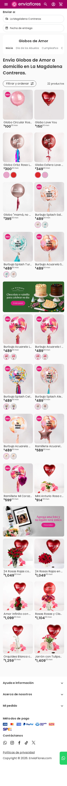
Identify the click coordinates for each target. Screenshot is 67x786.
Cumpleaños (50, 48)
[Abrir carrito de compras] (61, 4)
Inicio (9, 48)
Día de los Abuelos (27, 48)
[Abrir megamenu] (6, 4)
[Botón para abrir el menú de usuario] (53, 4)
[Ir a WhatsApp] (63, 758)
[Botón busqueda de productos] (45, 4)
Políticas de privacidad (19, 752)
